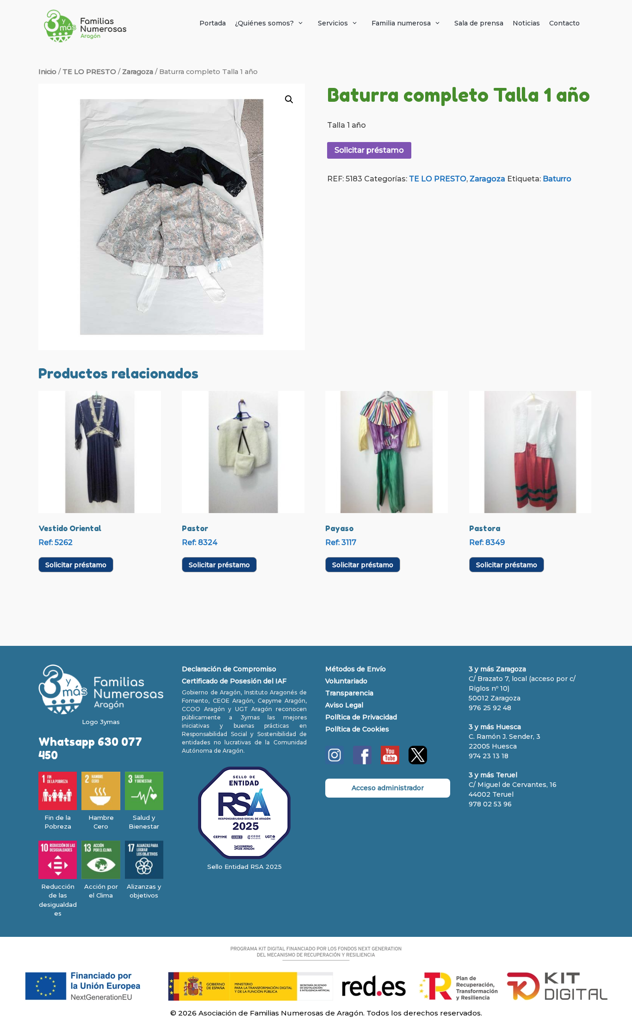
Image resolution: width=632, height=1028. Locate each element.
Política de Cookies (357, 729)
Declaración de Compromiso (229, 669)
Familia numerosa (401, 23)
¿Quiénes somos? (264, 23)
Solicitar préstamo (369, 150)
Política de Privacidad (361, 717)
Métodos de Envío (355, 669)
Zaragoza (137, 72)
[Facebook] (362, 762)
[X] (418, 762)
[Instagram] (334, 762)
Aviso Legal (344, 705)
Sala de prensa (478, 23)
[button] (289, 99)
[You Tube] (390, 762)
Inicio (47, 72)
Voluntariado (346, 681)
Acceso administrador (388, 788)
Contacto (564, 23)
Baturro (557, 178)
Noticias (526, 23)
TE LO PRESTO (89, 72)
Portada (212, 23)
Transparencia (349, 693)
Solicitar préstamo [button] (75, 565)
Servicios (333, 23)
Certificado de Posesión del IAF (234, 681)
